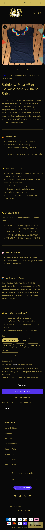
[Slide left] (17, 69)
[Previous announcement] (4, 3)
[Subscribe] (35, 479)
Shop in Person (11, 444)
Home (4, 75)
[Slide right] (27, 69)
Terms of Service (11, 459)
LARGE (20, 345)
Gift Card (8, 438)
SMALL (25, 340)
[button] (4, 13)
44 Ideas (18, 527)
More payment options (22, 397)
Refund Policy (10, 454)
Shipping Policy (11, 449)
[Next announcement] (40, 3)
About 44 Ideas (11, 428)
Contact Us (9, 433)
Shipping (14, 364)
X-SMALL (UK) (10, 340)
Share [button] (6, 408)
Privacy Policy (10, 465)
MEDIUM (7, 345)
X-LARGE (33, 345)
